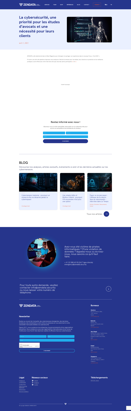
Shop (61, 4)
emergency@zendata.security (75, 264)
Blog (78, 4)
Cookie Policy (22, 384)
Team (54, 4)
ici (72, 61)
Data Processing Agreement (23, 387)
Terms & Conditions (23, 391)
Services (47, 4)
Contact (86, 4)
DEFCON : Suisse (95, 380)
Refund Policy (22, 389)
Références (70, 4)
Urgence (96, 4)
